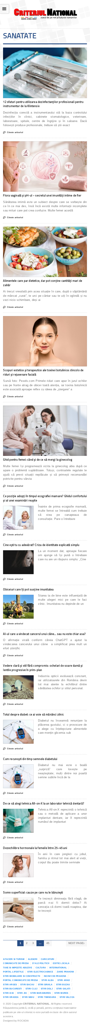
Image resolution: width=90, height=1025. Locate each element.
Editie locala (61, 963)
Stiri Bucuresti (12, 989)
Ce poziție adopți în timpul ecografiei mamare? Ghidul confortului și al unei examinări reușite (45, 498)
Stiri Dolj (47, 989)
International (58, 968)
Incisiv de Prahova (55, 976)
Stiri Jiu (22, 993)
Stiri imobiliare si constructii (21, 976)
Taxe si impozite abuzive (17, 968)
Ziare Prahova (65, 972)
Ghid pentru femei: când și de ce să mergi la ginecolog (37, 459)
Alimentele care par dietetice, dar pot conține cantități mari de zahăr (42, 282)
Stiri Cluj (31, 989)
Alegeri (32, 959)
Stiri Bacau (27, 985)
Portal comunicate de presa (20, 980)
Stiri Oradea (11, 997)
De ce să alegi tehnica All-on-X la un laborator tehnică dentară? (43, 803)
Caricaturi (47, 959)
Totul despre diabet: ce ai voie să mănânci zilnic (33, 714)
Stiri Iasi (8, 993)
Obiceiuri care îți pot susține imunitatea (28, 589)
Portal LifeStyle (13, 972)
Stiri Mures (61, 993)
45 (47, 943)
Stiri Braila (45, 985)
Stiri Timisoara (47, 997)
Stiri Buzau (63, 985)
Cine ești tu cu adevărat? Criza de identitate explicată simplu (41, 545)
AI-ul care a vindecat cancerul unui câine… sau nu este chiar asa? (44, 634)
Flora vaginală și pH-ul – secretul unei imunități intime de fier (42, 195)
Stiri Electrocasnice (40, 972)
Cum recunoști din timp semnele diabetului (30, 759)
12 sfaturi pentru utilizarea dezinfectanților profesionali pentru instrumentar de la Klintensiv (43, 104)
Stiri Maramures (40, 993)
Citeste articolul (13, 132)
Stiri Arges (10, 985)
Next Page (76, 943)
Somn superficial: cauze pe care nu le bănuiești (33, 892)
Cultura (41, 968)
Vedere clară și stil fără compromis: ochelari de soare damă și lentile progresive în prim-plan (43, 667)
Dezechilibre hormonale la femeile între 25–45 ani (35, 848)
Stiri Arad (63, 980)
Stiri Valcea (67, 997)
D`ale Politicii (40, 963)
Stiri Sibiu (28, 997)
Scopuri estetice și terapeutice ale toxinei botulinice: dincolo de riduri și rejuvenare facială (43, 372)
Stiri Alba (48, 980)
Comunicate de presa (16, 963)
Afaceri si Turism (13, 959)
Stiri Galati (63, 989)
